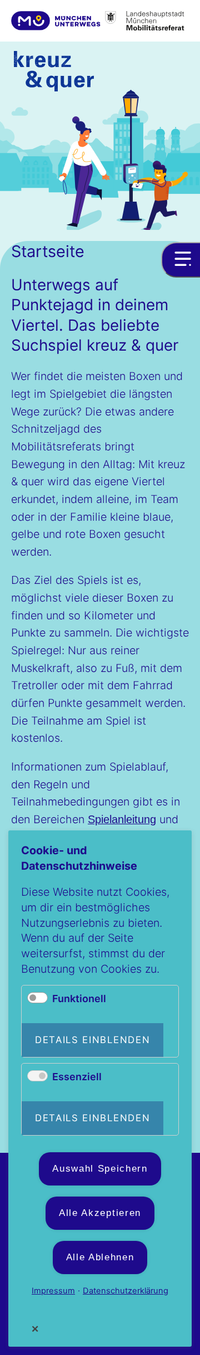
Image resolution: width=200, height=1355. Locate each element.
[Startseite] (54, 73)
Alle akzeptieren (100, 1213)
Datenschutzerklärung (125, 1291)
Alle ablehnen (100, 1257)
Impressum (53, 1291)
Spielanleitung (122, 819)
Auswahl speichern (100, 1168)
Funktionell (79, 998)
